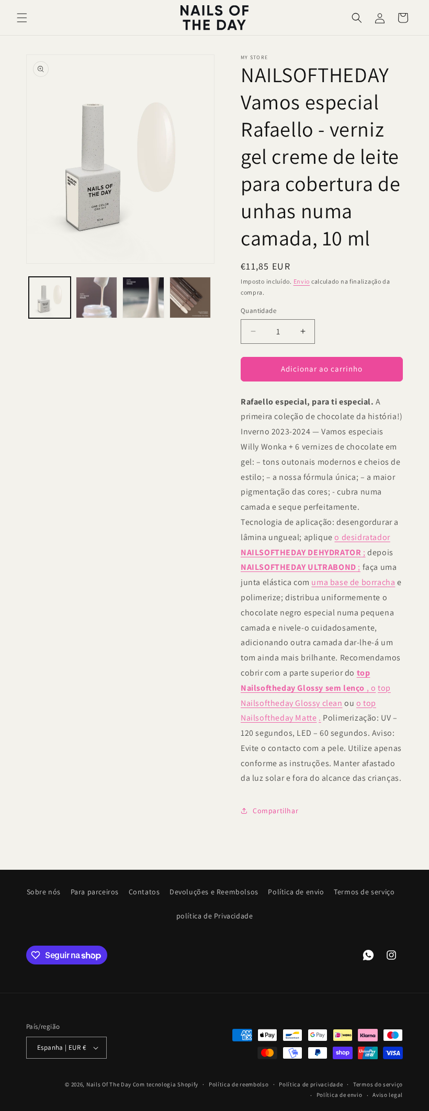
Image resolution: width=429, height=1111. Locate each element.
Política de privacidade (311, 1084)
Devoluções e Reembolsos (214, 891)
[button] (21, 17)
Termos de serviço (364, 891)
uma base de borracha (353, 582)
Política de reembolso (239, 1084)
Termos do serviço (378, 1084)
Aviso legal (387, 1094)
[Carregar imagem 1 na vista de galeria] (50, 298)
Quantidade (258, 310)
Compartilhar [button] (275, 810)
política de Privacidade (214, 916)
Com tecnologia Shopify (165, 1084)
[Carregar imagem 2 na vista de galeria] (97, 298)
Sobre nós (44, 891)
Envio (301, 281)
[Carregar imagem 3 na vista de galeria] (143, 298)
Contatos (144, 891)
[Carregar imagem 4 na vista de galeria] (190, 298)
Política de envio (296, 891)
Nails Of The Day (108, 1084)
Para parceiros (95, 891)
